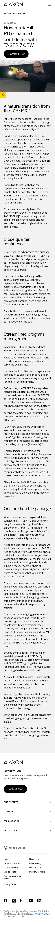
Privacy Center (10, 884)
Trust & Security (11, 868)
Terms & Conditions (12, 863)
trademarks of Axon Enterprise (38, 913)
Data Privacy (35, 868)
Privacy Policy (35, 863)
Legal (6, 859)
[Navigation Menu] (49, 4)
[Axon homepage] (13, 4)
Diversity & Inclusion (38, 872)
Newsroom (34, 859)
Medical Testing (11, 872)
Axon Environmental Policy (12, 877)
